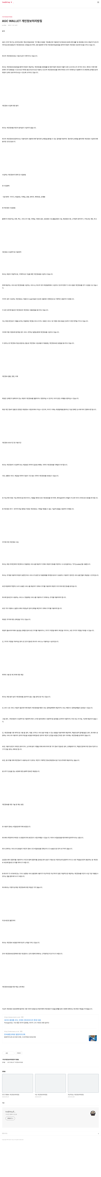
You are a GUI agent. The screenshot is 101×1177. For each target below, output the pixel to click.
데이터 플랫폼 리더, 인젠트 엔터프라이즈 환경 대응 (22, 1020)
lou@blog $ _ (8, 2)
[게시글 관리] (12, 1053)
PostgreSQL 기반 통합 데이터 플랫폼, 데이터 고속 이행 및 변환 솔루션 (26, 1023)
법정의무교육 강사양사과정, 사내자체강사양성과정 (20, 1037)
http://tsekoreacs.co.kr (11, 1031)
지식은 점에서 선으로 (11, 1114)
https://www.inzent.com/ (12, 1017)
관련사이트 (4, 1133)
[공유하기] (9, 1053)
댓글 (3, 1103)
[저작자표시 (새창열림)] (24, 1053)
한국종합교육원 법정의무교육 (14, 1034)
